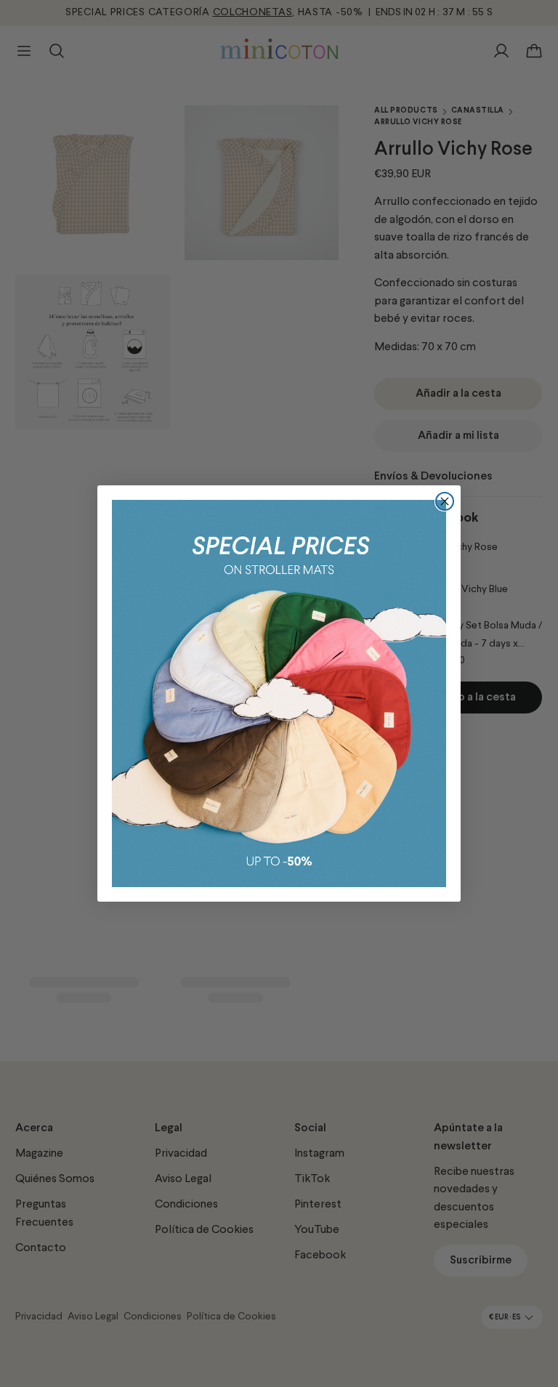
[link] (279, 693)
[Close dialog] (444, 501)
